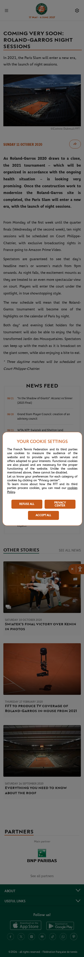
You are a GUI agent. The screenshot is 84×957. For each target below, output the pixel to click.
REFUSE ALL (26, 504)
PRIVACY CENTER (60, 504)
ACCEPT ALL (43, 515)
